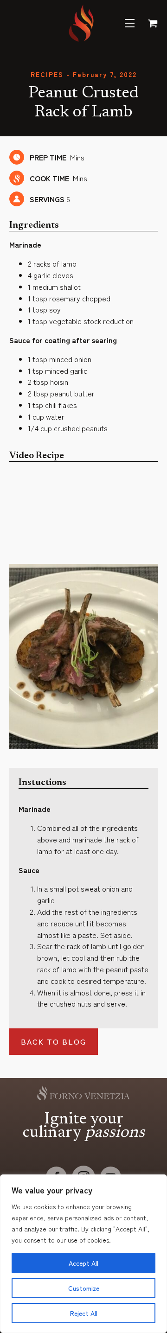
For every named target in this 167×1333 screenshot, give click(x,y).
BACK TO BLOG (53, 1041)
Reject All (83, 1313)
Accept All (83, 1263)
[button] (150, 23)
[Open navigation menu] (129, 23)
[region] (83, 1253)
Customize (83, 1288)
